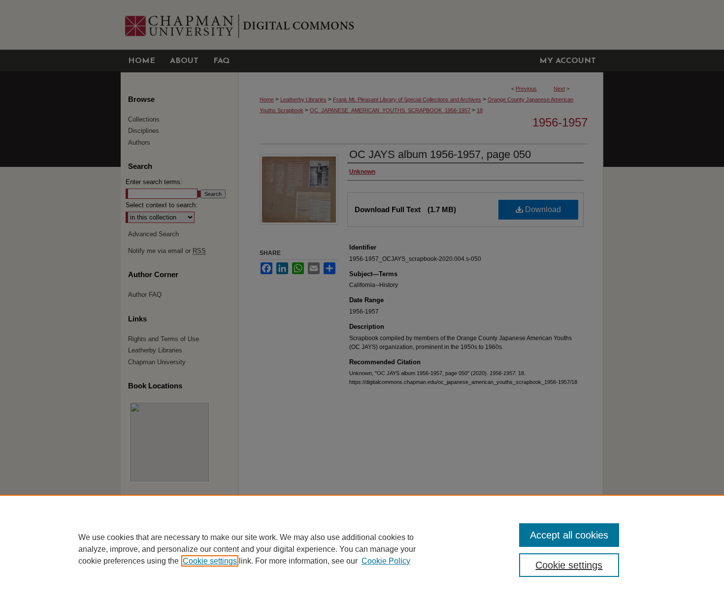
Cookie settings (210, 561)
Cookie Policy (386, 561)
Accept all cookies (569, 535)
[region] (362, 549)
